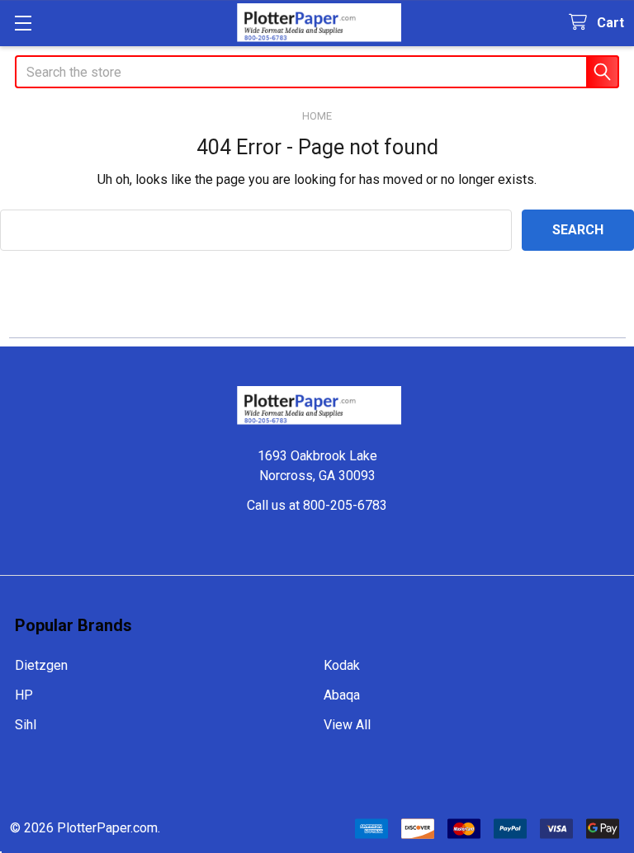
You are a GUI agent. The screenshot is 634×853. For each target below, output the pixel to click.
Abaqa (342, 695)
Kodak (342, 665)
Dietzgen (41, 665)
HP (24, 695)
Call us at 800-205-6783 (317, 505)
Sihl (25, 725)
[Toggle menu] (22, 22)
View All (347, 725)
